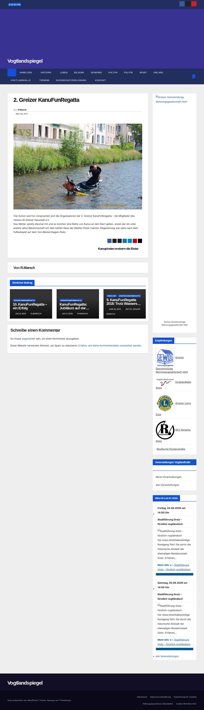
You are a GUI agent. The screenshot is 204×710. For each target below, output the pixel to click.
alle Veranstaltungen (167, 484)
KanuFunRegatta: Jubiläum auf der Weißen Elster (73, 308)
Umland (158, 72)
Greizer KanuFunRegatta (24, 300)
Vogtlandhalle (21, 80)
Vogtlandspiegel (25, 61)
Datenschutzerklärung (71, 80)
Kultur (112, 72)
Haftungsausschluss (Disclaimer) (158, 704)
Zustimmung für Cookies (185, 697)
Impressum (142, 697)
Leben (64, 72)
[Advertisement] (102, 35)
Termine (44, 80)
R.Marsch (22, 110)
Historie (46, 72)
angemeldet (28, 338)
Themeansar (65, 700)
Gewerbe (96, 72)
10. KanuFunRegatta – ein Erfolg (30, 306)
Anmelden (26, 72)
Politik (128, 72)
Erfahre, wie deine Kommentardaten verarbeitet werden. (110, 345)
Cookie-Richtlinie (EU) (186, 704)
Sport (143, 72)
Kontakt (100, 80)
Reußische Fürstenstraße (171, 448)
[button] (189, 76)
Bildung (79, 72)
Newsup (51, 700)
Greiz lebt (111, 296)
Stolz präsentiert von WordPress (22, 700)
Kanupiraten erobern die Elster (118, 248)
